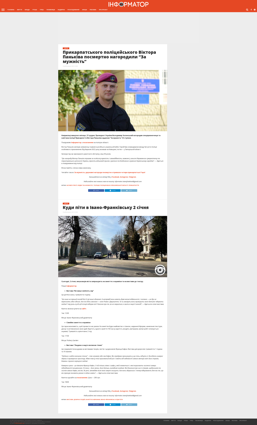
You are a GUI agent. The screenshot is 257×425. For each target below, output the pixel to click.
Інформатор (76, 142)
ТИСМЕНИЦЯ (50, 10)
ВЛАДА (27, 10)
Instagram (123, 177)
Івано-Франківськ (108, 399)
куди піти (119, 399)
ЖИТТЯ (19, 10)
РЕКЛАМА (93, 10)
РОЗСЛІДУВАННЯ (73, 10)
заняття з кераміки (93, 399)
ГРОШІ (34, 10)
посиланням (88, 142)
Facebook (115, 177)
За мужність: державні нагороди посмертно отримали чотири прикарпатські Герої (109, 172)
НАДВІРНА (61, 10)
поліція (97, 185)
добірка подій (79, 399)
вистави (70, 399)
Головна (10, 10)
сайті (84, 309)
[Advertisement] (128, 27)
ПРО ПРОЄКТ (103, 10)
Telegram (132, 177)
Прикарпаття (134, 185)
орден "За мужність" (85, 185)
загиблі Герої (72, 185)
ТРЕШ (42, 10)
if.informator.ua (19, 423)
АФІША (84, 10)
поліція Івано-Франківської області (114, 185)
